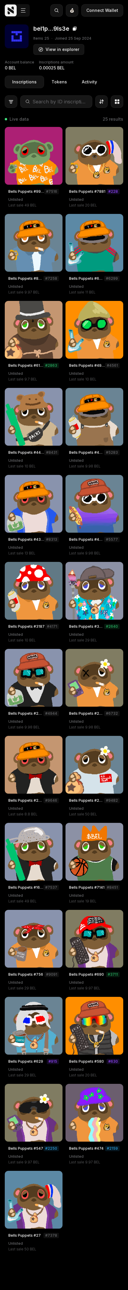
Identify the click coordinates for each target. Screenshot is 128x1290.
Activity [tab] (89, 81)
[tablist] (54, 82)
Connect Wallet (102, 10)
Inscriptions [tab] (24, 81)
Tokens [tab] (59, 81)
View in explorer (62, 49)
